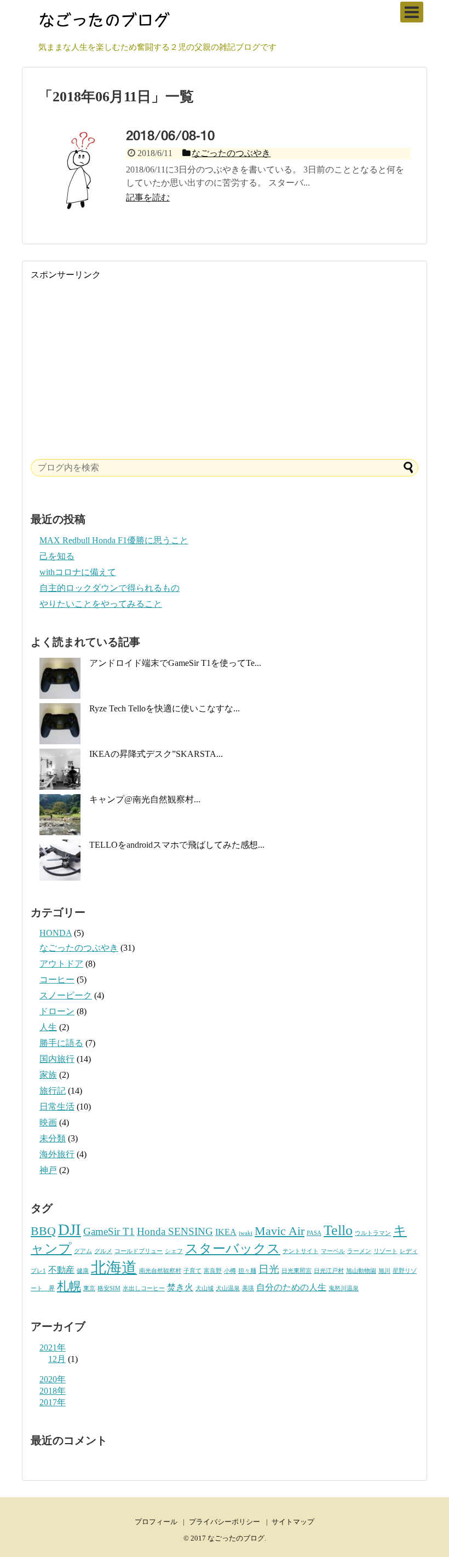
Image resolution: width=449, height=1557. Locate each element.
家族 (48, 1074)
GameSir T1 (109, 1231)
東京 (89, 1288)
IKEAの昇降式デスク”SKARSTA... (156, 754)
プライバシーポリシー (224, 1522)
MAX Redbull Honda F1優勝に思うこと (113, 540)
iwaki (245, 1233)
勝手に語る (61, 1043)
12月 (57, 1359)
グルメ (103, 1251)
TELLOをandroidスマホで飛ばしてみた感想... (176, 844)
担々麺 (247, 1271)
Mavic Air (279, 1231)
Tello (338, 1230)
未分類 (52, 1138)
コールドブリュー (138, 1251)
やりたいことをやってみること (100, 603)
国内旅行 (56, 1059)
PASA (314, 1233)
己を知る (56, 556)
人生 (48, 1027)
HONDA (55, 933)
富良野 (213, 1271)
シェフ (174, 1251)
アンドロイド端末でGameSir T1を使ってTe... (175, 663)
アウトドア (61, 963)
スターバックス (232, 1248)
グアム (83, 1251)
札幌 (69, 1286)
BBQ (43, 1231)
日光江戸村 (329, 1271)
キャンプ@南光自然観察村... (144, 799)
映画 (48, 1122)
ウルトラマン (373, 1233)
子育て (192, 1271)
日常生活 (56, 1106)
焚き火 (180, 1287)
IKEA (226, 1232)
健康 (83, 1271)
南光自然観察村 (160, 1271)
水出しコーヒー (144, 1288)
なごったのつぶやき (78, 947)
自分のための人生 (291, 1287)
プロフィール (156, 1522)
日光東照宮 (296, 1271)
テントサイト (301, 1251)
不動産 (61, 1269)
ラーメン (359, 1251)
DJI (69, 1229)
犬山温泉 (228, 1288)
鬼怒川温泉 (344, 1288)
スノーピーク (65, 995)
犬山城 (204, 1288)
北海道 (114, 1267)
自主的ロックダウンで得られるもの (109, 588)
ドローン (56, 1011)
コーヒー (56, 979)
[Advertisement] (224, 357)
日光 (268, 1269)
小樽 (230, 1271)
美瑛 (248, 1288)
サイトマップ (293, 1522)
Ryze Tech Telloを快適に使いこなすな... (164, 708)
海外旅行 (56, 1154)
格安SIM (108, 1288)
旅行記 (52, 1090)
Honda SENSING (175, 1231)
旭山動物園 (361, 1271)
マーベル (333, 1251)
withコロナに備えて (77, 572)
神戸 (48, 1170)
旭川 (384, 1271)
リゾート (385, 1251)
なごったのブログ (236, 1538)
